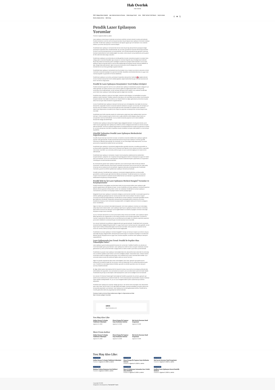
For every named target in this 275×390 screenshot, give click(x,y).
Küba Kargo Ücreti (132, 15)
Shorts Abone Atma (98, 18)
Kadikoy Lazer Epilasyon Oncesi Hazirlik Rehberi (166, 370)
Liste (139, 15)
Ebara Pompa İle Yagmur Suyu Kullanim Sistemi (120, 321)
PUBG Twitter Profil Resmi (149, 15)
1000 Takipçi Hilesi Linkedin (100, 15)
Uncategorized (96, 357)
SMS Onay (108, 18)
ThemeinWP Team (113, 385)
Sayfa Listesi (161, 15)
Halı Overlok (137, 5)
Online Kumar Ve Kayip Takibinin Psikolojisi (100, 321)
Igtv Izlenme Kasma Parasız (117, 15)
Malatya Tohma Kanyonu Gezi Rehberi (105, 369)
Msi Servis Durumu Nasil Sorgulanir (140, 321)
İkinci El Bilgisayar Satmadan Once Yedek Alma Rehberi (136, 370)
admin (110, 36)
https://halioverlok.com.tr (111, 308)
